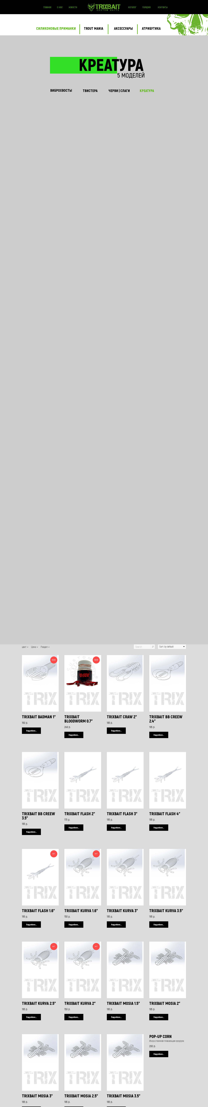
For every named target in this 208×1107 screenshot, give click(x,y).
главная (47, 7)
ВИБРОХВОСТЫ (61, 90)
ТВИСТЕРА (90, 90)
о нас (60, 7)
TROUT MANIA (93, 28)
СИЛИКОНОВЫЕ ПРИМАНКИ (56, 28)
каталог (132, 7)
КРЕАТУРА (147, 90)
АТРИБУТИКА (151, 28)
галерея (146, 7)
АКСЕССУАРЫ (123, 28)
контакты (163, 7)
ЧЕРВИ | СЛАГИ (119, 90)
